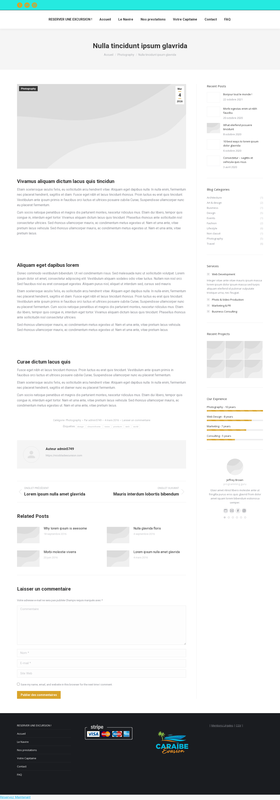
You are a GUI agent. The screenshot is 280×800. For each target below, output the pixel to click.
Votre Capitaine (26, 758)
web (127, 426)
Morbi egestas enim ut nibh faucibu (240, 111)
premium (117, 426)
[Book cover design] (253, 369)
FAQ (19, 774)
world (136, 426)
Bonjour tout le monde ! (237, 94)
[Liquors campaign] (216, 369)
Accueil (21, 733)
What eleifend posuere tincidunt (237, 127)
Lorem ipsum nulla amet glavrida (156, 552)
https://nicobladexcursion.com (64, 455)
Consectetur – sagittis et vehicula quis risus (238, 160)
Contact (21, 766)
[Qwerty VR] (216, 350)
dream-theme (94, 426)
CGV (238, 725)
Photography (28, 88)
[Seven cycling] (253, 350)
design (80, 426)
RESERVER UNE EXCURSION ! (34, 725)
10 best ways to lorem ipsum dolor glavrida (240, 143)
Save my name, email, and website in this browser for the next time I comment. (67, 684)
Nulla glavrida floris (147, 528)
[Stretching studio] (234, 369)
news (107, 426)
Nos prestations (27, 750)
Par (92, 420)
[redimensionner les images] (28, 535)
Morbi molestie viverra (60, 552)
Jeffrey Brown (235, 480)
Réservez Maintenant (15, 797)
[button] (225, 517)
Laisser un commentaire (136, 420)
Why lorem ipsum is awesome (65, 528)
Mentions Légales (222, 725)
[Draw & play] (234, 350)
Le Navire (23, 742)
